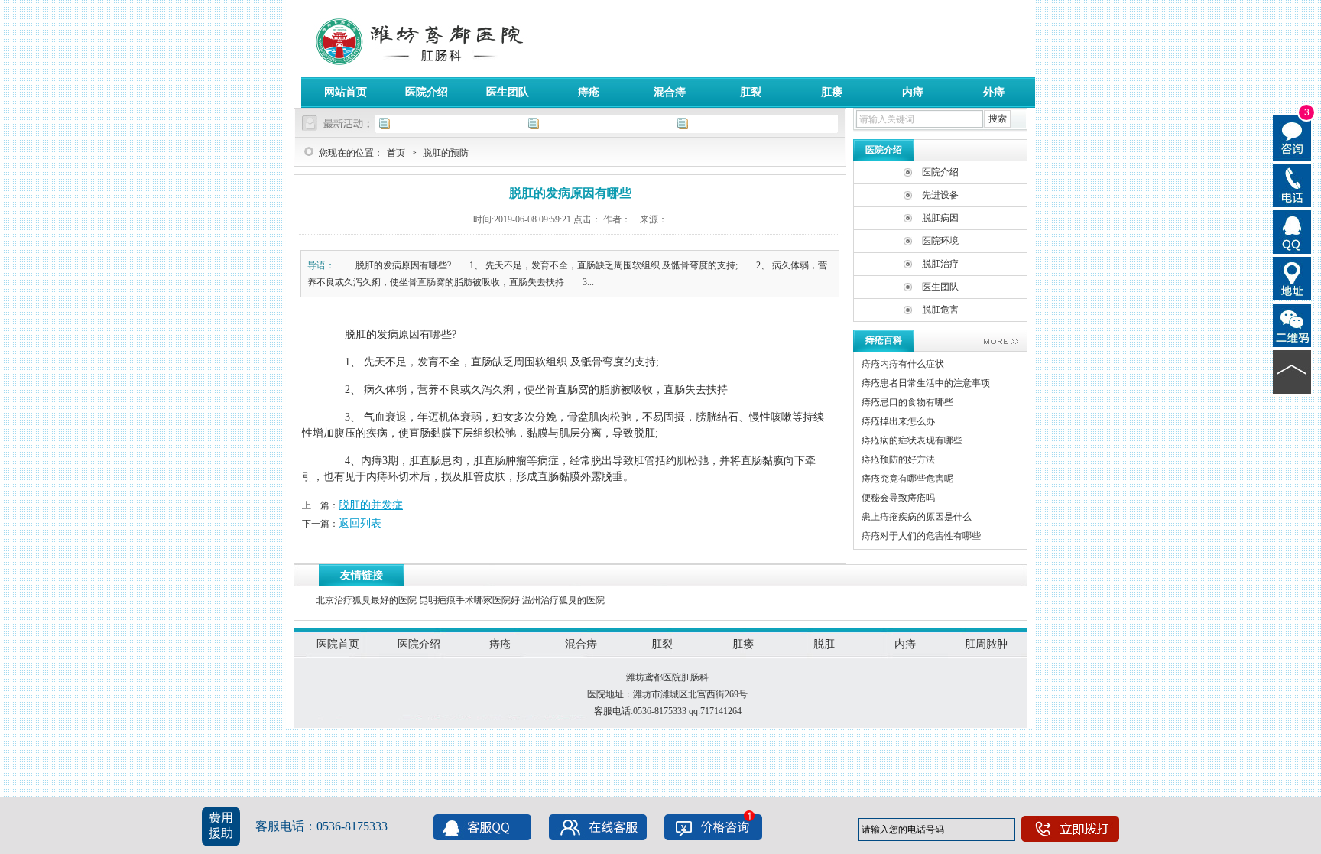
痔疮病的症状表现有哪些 (912, 440)
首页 (396, 153)
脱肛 (824, 644)
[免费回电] (1292, 184)
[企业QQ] (1292, 231)
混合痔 (670, 92)
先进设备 (940, 195)
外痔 (994, 92)
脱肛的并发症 (371, 505)
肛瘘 (831, 92)
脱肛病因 (940, 218)
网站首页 (345, 92)
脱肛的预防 (446, 153)
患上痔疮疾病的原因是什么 (917, 516)
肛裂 (750, 92)
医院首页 (337, 644)
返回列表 (360, 523)
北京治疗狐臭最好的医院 (366, 600)
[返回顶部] (1292, 371)
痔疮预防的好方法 (898, 459)
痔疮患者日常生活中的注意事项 (926, 383)
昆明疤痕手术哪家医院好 (469, 600)
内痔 (912, 92)
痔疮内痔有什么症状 (903, 364)
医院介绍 (426, 92)
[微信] (1292, 324)
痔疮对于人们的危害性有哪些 (921, 536)
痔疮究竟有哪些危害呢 (907, 478)
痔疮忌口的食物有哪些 (907, 402)
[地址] (1292, 277)
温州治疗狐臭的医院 (563, 600)
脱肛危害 (940, 309)
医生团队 (507, 92)
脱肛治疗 (940, 263)
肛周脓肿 (986, 644)
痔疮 (588, 92)
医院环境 (940, 240)
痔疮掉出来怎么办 (898, 421)
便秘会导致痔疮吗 (898, 497)
